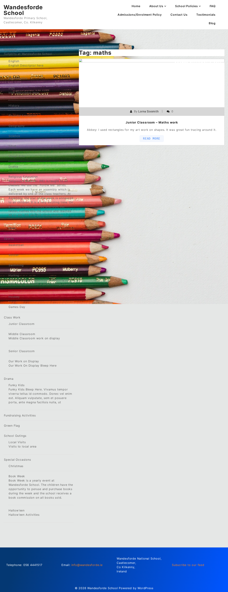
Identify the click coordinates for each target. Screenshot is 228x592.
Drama (13, 166)
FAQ (213, 6)
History (14, 105)
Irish (24, 90)
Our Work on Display (33, 363)
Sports (9, 238)
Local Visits (23, 444)
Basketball (16, 245)
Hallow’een (24, 512)
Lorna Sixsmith (148, 111)
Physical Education (23, 115)
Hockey (14, 296)
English (26, 63)
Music (13, 228)
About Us (156, 6)
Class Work (12, 317)
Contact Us (178, 14)
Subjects (28, 52)
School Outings (15, 435)
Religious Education (41, 196)
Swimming (16, 265)
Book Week (41, 486)
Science (14, 136)
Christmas (16, 466)
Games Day (17, 307)
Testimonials (206, 14)
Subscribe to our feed (188, 565)
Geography (17, 126)
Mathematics (18, 78)
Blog (212, 23)
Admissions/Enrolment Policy (140, 14)
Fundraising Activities (20, 415)
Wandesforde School (23, 10)
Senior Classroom (22, 351)
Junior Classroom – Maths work (152, 122)
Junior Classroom (22, 324)
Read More (151, 138)
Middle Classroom (34, 336)
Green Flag (12, 425)
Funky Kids (40, 393)
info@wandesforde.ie (87, 565)
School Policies (186, 6)
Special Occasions (17, 459)
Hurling (40, 280)
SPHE (13, 146)
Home (136, 6)
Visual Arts (17, 156)
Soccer (14, 255)
